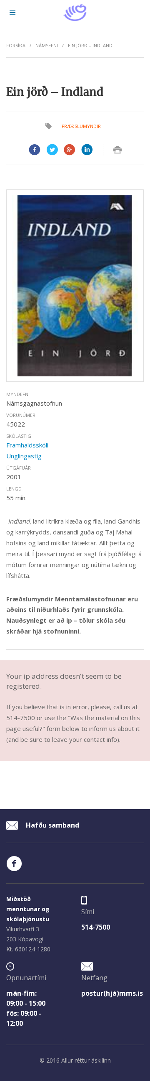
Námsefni (46, 45)
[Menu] (12, 12)
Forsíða (15, 45)
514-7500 (95, 927)
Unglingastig (24, 456)
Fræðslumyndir (81, 126)
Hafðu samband (51, 825)
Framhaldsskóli (27, 445)
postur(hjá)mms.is (112, 993)
